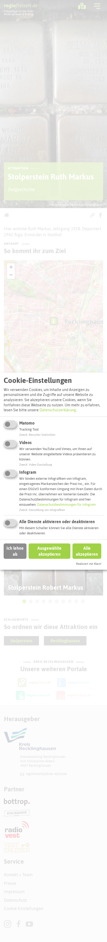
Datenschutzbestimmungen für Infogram (66, 505)
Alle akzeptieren (87, 551)
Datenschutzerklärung (57, 410)
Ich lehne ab (15, 551)
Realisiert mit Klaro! (88, 563)
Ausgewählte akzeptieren (49, 551)
